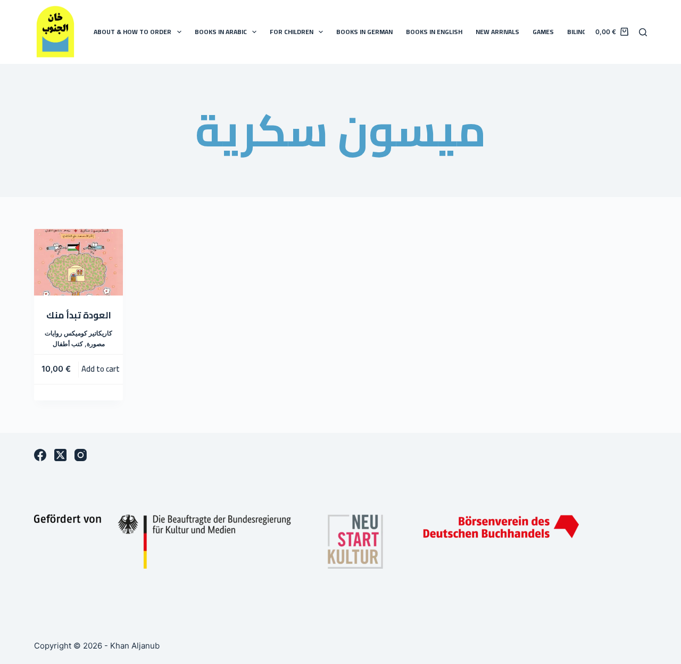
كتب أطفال (68, 344)
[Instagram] (80, 455)
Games (543, 32)
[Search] (643, 32)
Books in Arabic (221, 32)
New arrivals (497, 32)
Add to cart (100, 368)
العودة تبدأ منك (78, 315)
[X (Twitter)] (60, 455)
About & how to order (132, 32)
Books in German (364, 32)
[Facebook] (40, 455)
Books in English (434, 32)
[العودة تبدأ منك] (78, 262)
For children (291, 32)
